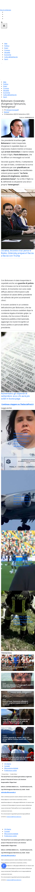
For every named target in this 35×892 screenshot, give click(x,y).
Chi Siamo (7, 764)
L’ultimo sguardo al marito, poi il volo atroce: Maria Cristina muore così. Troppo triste (17, 739)
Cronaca (7, 50)
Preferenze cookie (10, 770)
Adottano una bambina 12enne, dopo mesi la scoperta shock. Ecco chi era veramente (22, 440)
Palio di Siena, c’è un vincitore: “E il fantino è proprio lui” (15, 668)
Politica (6, 46)
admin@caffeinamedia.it (8, 792)
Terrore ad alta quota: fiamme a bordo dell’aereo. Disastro (22, 500)
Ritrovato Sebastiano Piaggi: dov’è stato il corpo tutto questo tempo (17, 686)
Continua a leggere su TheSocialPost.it (17, 404)
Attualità (7, 52)
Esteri (6, 48)
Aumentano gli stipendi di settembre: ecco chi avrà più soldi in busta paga (15, 396)
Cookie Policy (13, 774)
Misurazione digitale (11, 768)
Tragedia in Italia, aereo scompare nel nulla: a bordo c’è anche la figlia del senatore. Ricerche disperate (16, 721)
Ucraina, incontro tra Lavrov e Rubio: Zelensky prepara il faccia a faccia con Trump (17, 253)
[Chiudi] (4, 25)
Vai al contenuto (5, 10)
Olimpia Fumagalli (12, 110)
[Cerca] (1, 22)
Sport (6, 59)
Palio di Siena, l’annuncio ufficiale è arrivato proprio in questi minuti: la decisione (15, 703)
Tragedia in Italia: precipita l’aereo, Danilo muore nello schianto (23, 620)
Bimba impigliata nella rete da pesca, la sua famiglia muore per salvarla (17, 758)
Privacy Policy (5, 774)
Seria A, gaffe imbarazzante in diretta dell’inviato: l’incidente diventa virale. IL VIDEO (22, 560)
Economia (7, 55)
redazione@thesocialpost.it (14, 816)
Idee (5, 44)
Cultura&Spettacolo (11, 57)
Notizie (6, 112)
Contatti (7, 766)
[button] (4, 866)
